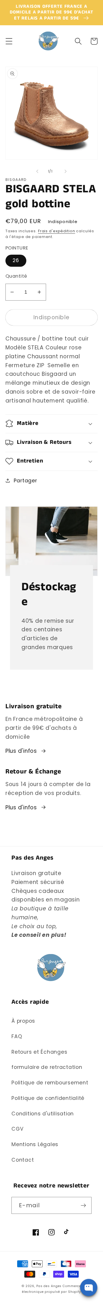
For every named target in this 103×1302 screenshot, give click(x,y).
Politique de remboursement (49, 1082)
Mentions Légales (34, 1144)
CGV (17, 1128)
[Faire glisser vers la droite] (66, 171)
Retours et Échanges (39, 1051)
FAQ (16, 1036)
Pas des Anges (49, 1286)
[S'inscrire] (83, 1205)
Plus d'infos (21, 751)
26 (16, 260)
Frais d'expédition (56, 231)
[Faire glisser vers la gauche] (37, 171)
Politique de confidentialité (47, 1098)
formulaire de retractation (46, 1067)
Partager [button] (25, 480)
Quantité (16, 276)
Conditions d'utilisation (42, 1113)
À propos (23, 1020)
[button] (9, 41)
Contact (22, 1159)
